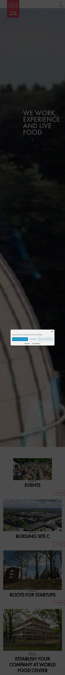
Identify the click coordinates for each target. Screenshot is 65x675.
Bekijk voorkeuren (45, 339)
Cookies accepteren (20, 339)
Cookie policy (27, 343)
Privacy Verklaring (36, 343)
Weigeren (33, 339)
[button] (52, 331)
